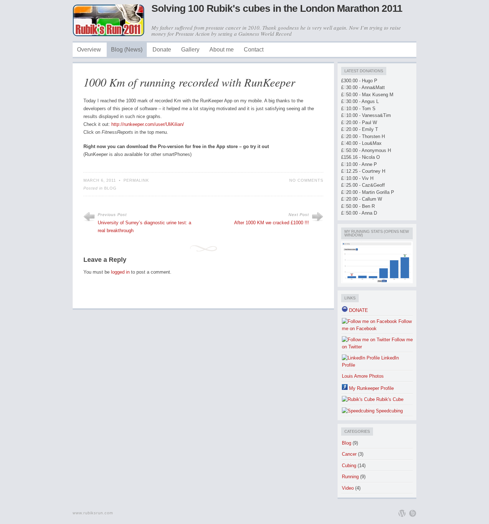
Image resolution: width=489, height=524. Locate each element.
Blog (110, 188)
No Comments (306, 180)
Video (348, 488)
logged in (120, 272)
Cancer (349, 454)
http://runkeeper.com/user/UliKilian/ (147, 124)
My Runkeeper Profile (371, 388)
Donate (161, 49)
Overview (89, 49)
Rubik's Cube (389, 399)
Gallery (190, 49)
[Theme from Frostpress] (412, 513)
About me (221, 49)
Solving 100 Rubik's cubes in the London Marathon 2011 (276, 8)
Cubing (349, 465)
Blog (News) (126, 49)
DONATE (358, 310)
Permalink (136, 180)
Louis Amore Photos (363, 376)
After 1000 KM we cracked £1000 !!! (271, 222)
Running (350, 476)
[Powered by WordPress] (402, 513)
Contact (253, 49)
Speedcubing (388, 410)
